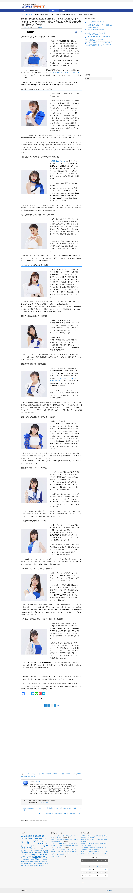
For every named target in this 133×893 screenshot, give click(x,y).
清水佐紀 (45, 859)
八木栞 (38, 774)
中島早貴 (37, 850)
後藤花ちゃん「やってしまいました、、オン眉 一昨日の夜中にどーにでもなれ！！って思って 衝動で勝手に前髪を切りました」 (99, 26)
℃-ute (44, 838)
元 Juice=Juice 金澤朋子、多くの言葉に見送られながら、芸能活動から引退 (59, 813)
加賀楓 (29, 852)
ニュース (35, 10)
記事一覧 (37, 781)
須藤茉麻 (41, 866)
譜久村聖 (36, 863)
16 (105, 869)
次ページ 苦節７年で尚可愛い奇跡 (52, 698)
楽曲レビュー (65, 10)
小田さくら (27, 855)
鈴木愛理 (36, 866)
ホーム (26, 10)
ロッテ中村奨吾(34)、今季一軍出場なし (96, 22)
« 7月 (82, 883)
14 (97, 869)
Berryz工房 (25, 836)
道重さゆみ (29, 866)
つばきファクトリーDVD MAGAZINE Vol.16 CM (64, 72)
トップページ (24, 14)
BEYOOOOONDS (36, 836)
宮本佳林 (39, 852)
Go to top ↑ (109, 890)
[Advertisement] (34, 721)
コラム (45, 10)
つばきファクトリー (31, 774)
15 (101, 869)
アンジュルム (39, 843)
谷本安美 (28, 776)
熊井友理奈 (25, 861)
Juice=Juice (26, 838)
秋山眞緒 (23, 776)
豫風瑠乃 (33, 776)
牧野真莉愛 (32, 861)
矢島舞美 (38, 861)
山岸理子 (53, 774)
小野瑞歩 (43, 774)
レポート (54, 10)
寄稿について (45, 802)
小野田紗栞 (48, 774)
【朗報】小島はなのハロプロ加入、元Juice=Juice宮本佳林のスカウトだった (98, 33)
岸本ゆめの (59, 774)
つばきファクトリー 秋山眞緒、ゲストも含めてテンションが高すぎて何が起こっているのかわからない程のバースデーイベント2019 (64, 845)
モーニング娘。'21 (38, 848)
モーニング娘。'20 (29, 850)
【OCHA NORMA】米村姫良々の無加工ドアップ (98, 36)
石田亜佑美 (44, 861)
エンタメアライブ (29, 890)
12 (90, 869)
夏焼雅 (33, 852)
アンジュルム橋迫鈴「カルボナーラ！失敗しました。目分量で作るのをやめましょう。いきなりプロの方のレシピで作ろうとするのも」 (98, 44)
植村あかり (27, 859)
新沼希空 (64, 774)
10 (82, 869)
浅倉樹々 (74, 774)
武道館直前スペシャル (58, 161)
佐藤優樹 (42, 850)
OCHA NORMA (37, 838)
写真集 (24, 852)
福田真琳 (79, 774)
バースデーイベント (38, 846)
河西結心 (69, 774)
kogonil (40, 27)
